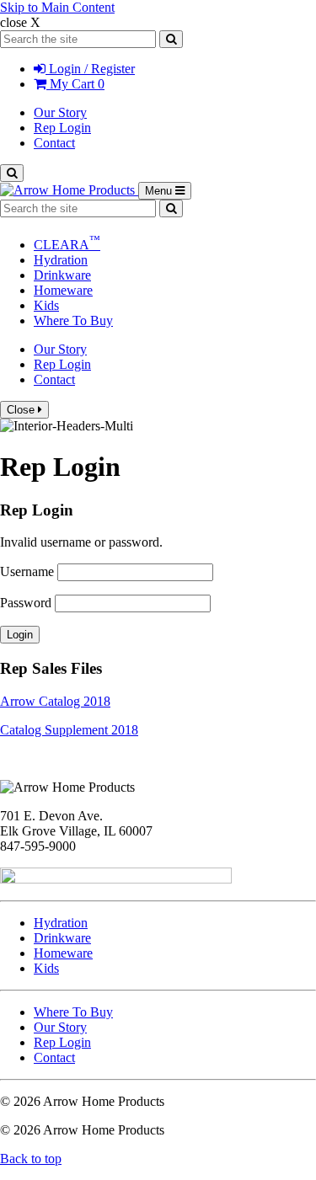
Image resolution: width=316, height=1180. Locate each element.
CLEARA (67, 245)
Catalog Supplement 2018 (69, 730)
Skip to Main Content (57, 7)
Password (25, 602)
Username (27, 571)
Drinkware (62, 275)
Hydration (61, 260)
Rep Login (62, 127)
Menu (168, 192)
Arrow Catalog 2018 (55, 701)
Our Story (60, 112)
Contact (54, 143)
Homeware (63, 290)
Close (22, 409)
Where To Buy (73, 320)
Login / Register (90, 68)
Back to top (31, 1158)
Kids (46, 305)
